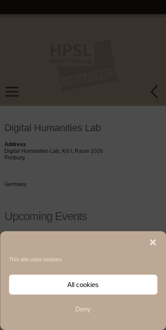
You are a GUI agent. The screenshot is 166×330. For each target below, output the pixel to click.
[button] (152, 242)
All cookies (83, 284)
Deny (83, 309)
